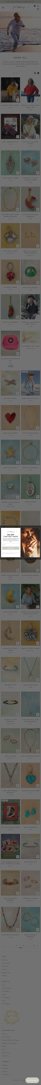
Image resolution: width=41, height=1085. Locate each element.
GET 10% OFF (10, 548)
